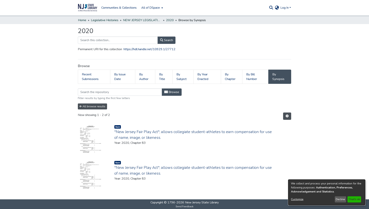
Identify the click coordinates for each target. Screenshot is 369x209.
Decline (340, 199)
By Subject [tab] (181, 76)
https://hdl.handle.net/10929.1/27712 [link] (149, 49)
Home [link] (82, 20)
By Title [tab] (162, 76)
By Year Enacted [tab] (202, 76)
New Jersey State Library (202, 202)
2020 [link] (170, 20)
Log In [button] (284, 8)
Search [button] (168, 40)
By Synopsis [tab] (278, 76)
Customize (297, 199)
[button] (87, 8)
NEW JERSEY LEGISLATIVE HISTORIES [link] (142, 20)
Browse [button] (173, 92)
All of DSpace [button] (150, 8)
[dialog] (326, 192)
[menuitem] (151, 7)
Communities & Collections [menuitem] (119, 8)
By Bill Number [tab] (251, 76)
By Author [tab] (143, 76)
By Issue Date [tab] (120, 76)
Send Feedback (184, 206)
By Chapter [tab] (230, 76)
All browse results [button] (93, 106)
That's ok (354, 199)
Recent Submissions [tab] (90, 76)
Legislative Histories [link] (104, 20)
